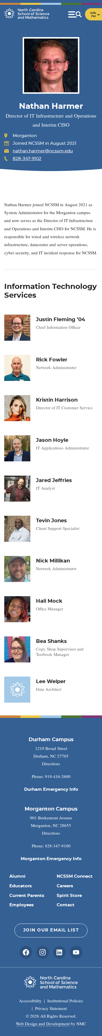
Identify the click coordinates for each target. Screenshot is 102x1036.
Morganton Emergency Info (51, 859)
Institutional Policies (65, 1000)
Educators (20, 886)
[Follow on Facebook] (26, 952)
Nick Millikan (53, 561)
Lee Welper (51, 681)
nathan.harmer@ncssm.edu (43, 151)
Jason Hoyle (52, 440)
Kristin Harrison (57, 400)
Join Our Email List (51, 930)
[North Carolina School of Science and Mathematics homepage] (27, 13)
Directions (51, 763)
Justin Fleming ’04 (60, 319)
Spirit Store (69, 896)
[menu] (85, 14)
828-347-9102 (27, 159)
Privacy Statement (51, 1008)
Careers (65, 886)
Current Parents (26, 896)
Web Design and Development (43, 1023)
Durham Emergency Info (51, 789)
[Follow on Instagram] (42, 952)
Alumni (17, 876)
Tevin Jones (51, 520)
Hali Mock (49, 601)
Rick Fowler (51, 360)
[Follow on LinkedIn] (59, 952)
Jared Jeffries (54, 480)
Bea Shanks (51, 641)
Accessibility (30, 1000)
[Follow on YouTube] (76, 952)
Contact (66, 905)
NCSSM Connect (75, 876)
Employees (21, 905)
